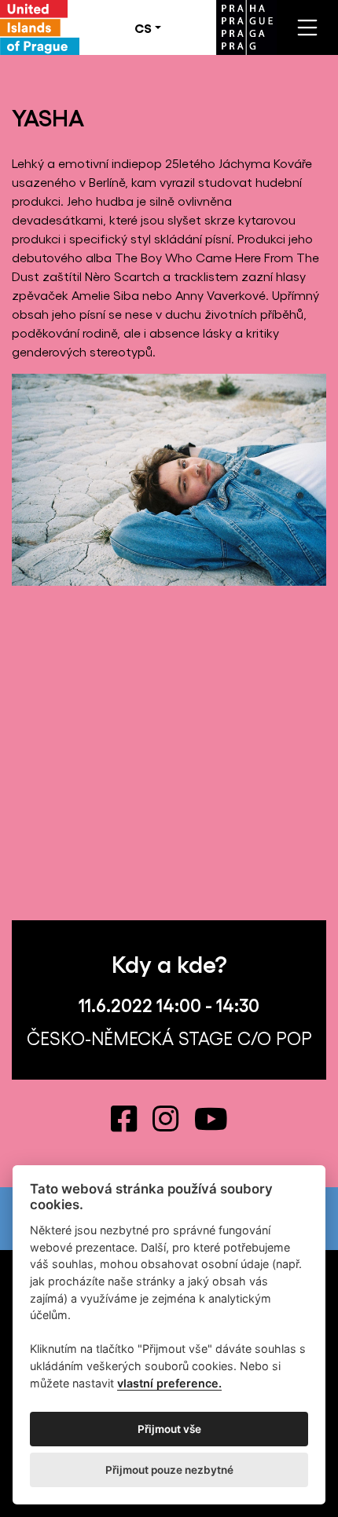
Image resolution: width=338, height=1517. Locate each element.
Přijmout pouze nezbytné (169, 1470)
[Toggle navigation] (307, 27)
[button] (147, 27)
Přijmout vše (169, 1429)
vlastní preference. (169, 1383)
